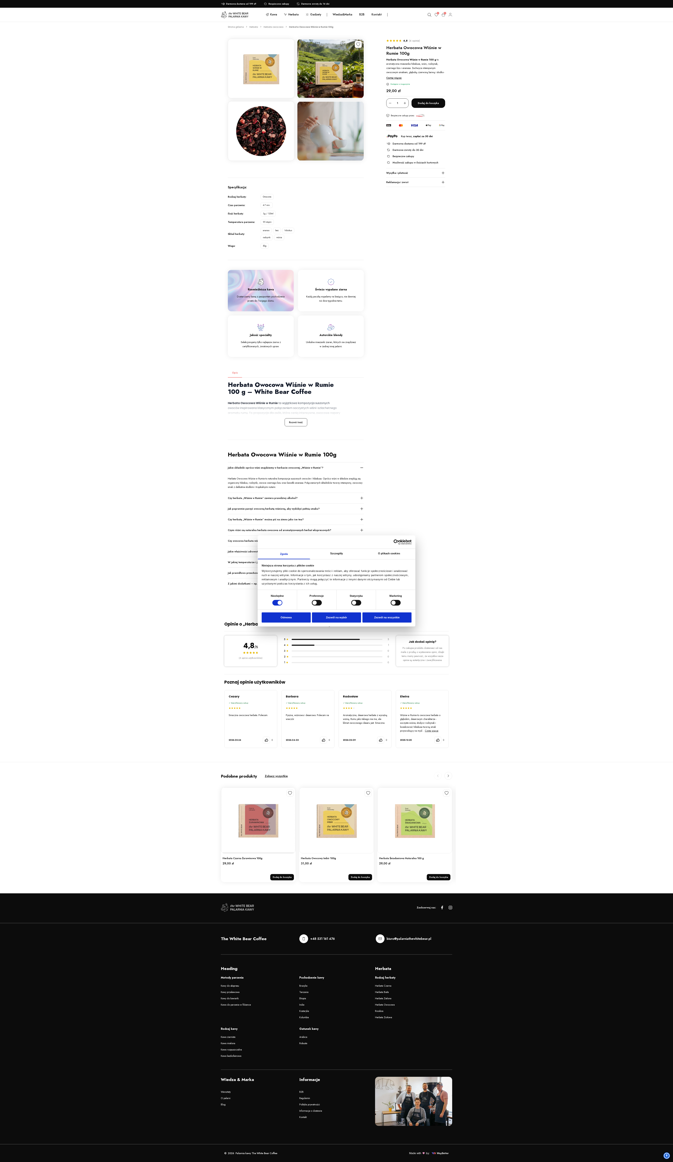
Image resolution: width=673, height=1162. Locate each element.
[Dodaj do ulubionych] (358, 44)
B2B (301, 1092)
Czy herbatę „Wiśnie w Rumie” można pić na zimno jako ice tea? (266, 519)
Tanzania (303, 992)
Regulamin (304, 1098)
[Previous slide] (438, 776)
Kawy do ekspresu (230, 986)
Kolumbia (304, 1017)
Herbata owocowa (273, 26)
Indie (301, 1004)
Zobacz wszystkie (276, 776)
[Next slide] (448, 776)
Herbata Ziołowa (383, 1017)
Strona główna (236, 26)
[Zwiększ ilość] (405, 103)
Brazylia (303, 986)
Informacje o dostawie (310, 1111)
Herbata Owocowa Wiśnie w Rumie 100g (311, 26)
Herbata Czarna (383, 986)
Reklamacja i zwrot (397, 182)
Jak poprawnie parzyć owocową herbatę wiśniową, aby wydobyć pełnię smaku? (274, 509)
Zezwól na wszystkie (387, 617)
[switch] (317, 603)
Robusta (303, 1043)
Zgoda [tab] (284, 553)
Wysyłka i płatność (397, 173)
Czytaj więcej (394, 78)
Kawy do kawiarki (230, 998)
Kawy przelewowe (230, 992)
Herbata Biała (382, 992)
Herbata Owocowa (385, 1004)
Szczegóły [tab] (336, 553)
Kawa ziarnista (228, 1037)
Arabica (303, 1037)
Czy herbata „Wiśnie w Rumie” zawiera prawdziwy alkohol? (263, 498)
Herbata (253, 26)
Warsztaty (226, 1092)
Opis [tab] (235, 372)
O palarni (225, 1098)
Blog (223, 1104)
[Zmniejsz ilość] (390, 103)
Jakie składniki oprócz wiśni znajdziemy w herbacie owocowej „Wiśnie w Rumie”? (275, 467)
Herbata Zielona (383, 998)
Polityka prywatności (309, 1104)
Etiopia (302, 998)
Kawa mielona (228, 1043)
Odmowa (286, 617)
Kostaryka (304, 1011)
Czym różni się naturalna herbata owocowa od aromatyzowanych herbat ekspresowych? (279, 530)
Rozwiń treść (296, 422)
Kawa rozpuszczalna (231, 1049)
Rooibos (379, 1011)
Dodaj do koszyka (428, 103)
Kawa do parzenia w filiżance (236, 1004)
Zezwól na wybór (336, 617)
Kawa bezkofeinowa (231, 1056)
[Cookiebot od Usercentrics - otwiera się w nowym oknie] (396, 542)
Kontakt (303, 1117)
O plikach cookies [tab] (389, 553)
